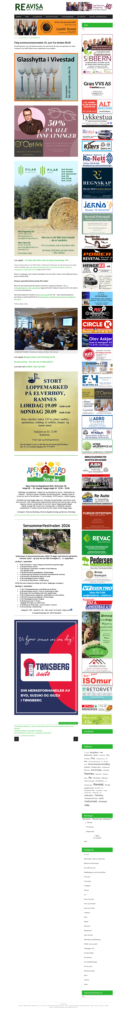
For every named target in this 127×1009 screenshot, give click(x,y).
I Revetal (89, 822)
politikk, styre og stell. (35, 367)
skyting (105, 790)
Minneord (87, 926)
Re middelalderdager (90, 962)
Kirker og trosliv (89, 899)
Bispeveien (88, 755)
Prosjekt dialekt (89, 953)
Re (90, 777)
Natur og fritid (88, 935)
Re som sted (88, 966)
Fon (93, 758)
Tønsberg (98, 795)
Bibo (101, 752)
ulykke (101, 798)
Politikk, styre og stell (68, 723)
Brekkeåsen (102, 755)
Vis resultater (97, 838)
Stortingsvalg (95, 792)
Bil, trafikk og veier (90, 868)
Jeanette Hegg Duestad (94, 761)
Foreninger (87, 881)
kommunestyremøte (28, 735)
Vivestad (102, 801)
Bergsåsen (94, 752)
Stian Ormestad (34, 37)
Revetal (98, 784)
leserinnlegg (96, 770)
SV (100, 792)
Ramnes (89, 773)
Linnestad (106, 770)
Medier (86, 921)
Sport (85, 975)
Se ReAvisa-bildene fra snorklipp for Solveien (28, 730)
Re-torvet (96, 778)
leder (85, 917)
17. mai (86, 752)
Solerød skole (87, 792)
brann (96, 755)
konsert (87, 767)
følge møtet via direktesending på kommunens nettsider (46, 267)
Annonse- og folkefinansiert (98, 16)
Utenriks (86, 980)
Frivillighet (87, 886)
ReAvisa (104, 778)
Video (27, 16)
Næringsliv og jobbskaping (92, 939)
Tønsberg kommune (91, 798)
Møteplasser (88, 930)
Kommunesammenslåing (99, 764)
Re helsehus (99, 781)
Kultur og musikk (89, 908)
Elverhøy (86, 758)
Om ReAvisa (81, 16)
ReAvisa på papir (89, 781)
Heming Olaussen (100, 758)
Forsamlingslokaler (68, 16)
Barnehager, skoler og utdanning (94, 859)
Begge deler (90, 831)
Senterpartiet (99, 790)
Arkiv (85, 841)
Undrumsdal (90, 801)
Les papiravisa (37, 16)
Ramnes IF (99, 774)
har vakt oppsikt (44, 295)
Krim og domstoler (90, 903)
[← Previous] (16, 739)
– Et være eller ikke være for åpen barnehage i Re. (46, 260)
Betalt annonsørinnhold (91, 863)
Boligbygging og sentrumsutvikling (94, 872)
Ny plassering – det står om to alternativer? (33, 362)
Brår (107, 755)
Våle (86, 805)
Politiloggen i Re (89, 948)
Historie (86, 890)
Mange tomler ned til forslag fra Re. (39, 357)
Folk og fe (87, 877)
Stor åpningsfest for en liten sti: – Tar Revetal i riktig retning (32, 733)
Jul (101, 761)
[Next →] (76, 739)
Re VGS (97, 788)
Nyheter (18, 16)
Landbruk (87, 912)
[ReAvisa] (29, 10)
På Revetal (90, 827)
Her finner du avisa (52, 16)
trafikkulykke (88, 795)
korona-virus (96, 767)
